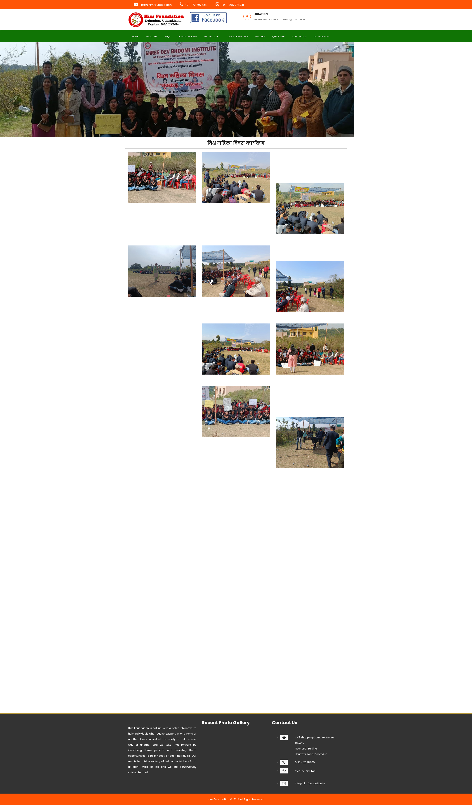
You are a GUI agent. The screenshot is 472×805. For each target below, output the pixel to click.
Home (135, 36)
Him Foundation (218, 799)
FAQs (168, 36)
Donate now (321, 36)
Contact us (299, 36)
